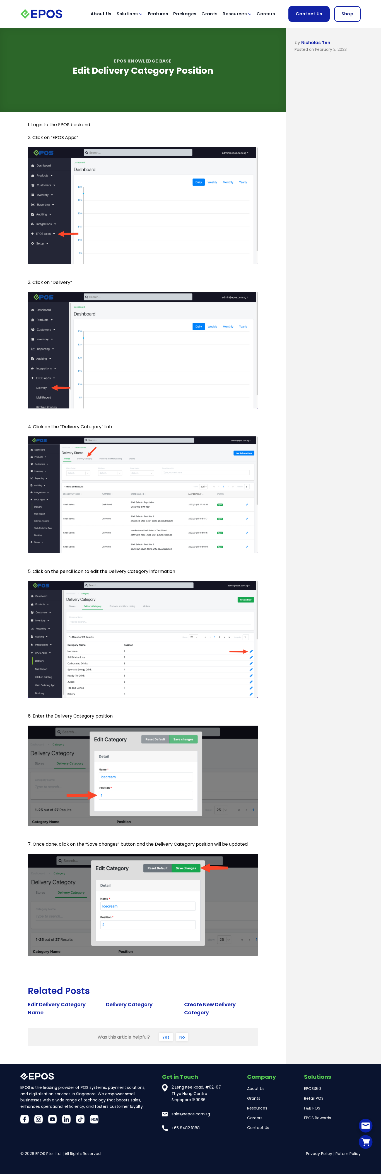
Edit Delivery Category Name (57, 1008)
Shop (347, 14)
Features (158, 14)
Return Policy (348, 1153)
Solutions (127, 14)
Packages (184, 14)
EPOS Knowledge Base (143, 61)
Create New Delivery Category (210, 1008)
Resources (235, 14)
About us (101, 14)
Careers (266, 14)
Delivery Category (129, 1004)
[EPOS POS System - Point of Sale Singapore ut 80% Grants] (48, 13)
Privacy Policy (319, 1153)
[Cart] (366, 1141)
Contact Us (309, 14)
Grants (209, 14)
